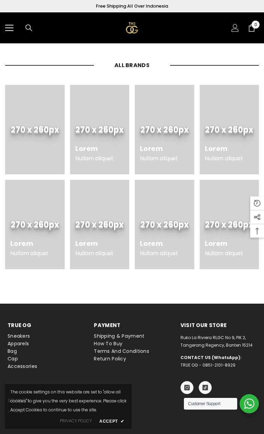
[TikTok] (205, 387)
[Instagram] (187, 387)
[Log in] (235, 28)
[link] (35, 129)
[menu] (9, 28)
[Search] (29, 28)
